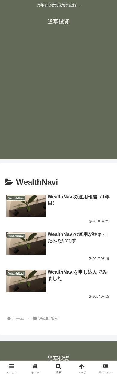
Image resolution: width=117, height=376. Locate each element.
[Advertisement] (58, 101)
